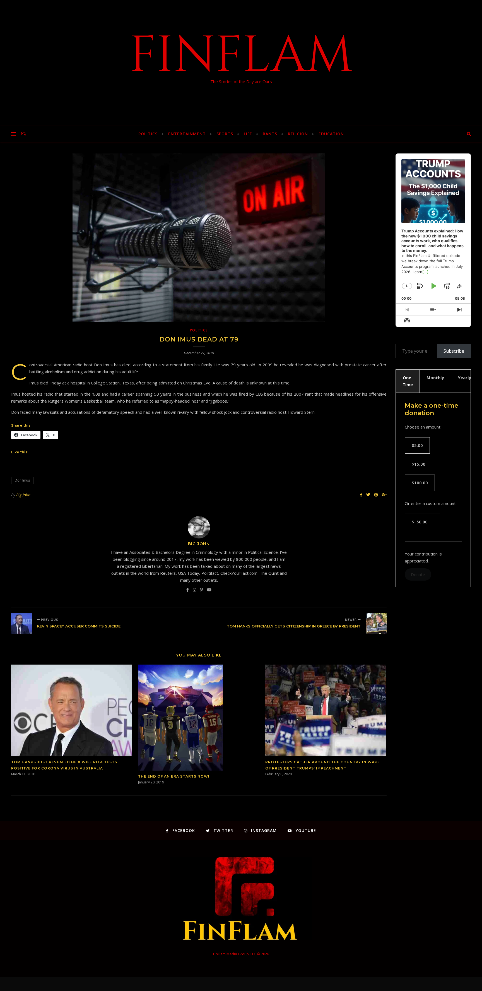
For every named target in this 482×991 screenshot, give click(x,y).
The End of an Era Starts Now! (173, 776)
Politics (148, 133)
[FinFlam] (241, 63)
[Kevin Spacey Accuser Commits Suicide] (21, 623)
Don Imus (22, 480)
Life (248, 133)
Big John (23, 494)
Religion (298, 133)
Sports (224, 133)
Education (331, 133)
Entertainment (187, 133)
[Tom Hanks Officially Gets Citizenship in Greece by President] (376, 623)
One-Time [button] (408, 381)
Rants (270, 133)
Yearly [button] (464, 377)
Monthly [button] (435, 377)
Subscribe (454, 351)
